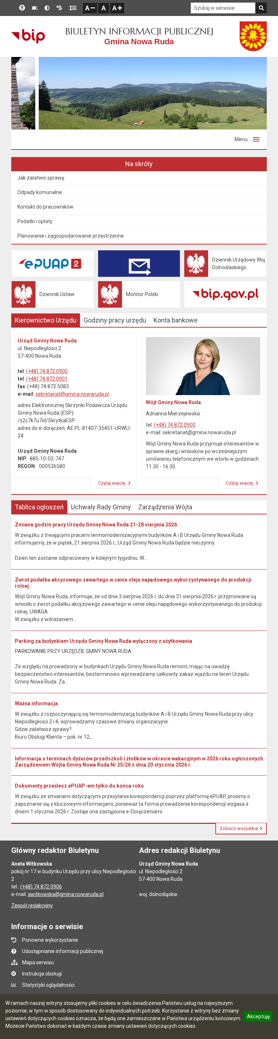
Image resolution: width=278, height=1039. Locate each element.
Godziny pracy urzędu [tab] (115, 320)
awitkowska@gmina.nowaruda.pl (66, 894)
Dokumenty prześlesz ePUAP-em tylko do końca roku (79, 786)
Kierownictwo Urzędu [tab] (45, 320)
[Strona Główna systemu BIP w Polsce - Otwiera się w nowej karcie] (28, 36)
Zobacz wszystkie (239, 828)
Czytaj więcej (112, 483)
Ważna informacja (36, 703)
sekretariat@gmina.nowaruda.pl (72, 394)
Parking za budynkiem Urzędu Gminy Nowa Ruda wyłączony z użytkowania (103, 641)
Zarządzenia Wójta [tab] (165, 507)
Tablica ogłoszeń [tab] (39, 507)
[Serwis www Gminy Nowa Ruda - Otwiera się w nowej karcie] (253, 36)
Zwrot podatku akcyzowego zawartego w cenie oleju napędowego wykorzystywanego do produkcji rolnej (133, 583)
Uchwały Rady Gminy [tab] (101, 507)
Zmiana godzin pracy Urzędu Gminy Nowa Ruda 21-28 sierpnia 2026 (96, 524)
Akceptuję (258, 1018)
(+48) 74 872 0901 (47, 379)
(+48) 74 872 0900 (47, 371)
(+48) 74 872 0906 (41, 887)
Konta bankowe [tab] (175, 320)
